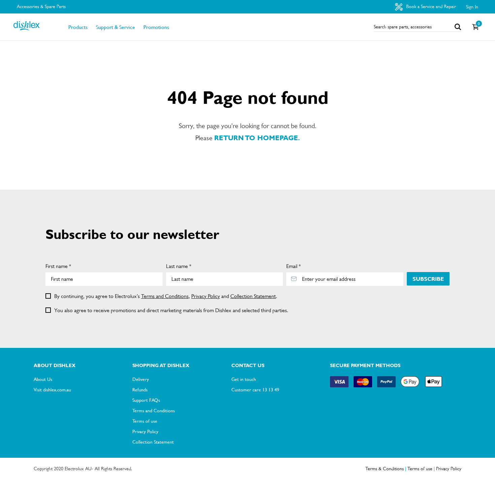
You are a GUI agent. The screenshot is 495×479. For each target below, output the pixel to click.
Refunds (139, 389)
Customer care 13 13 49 (255, 389)
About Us (43, 379)
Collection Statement (253, 296)
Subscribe (428, 279)
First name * (58, 266)
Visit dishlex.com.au (52, 389)
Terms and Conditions (165, 296)
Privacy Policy (205, 296)
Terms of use (144, 421)
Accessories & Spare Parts (41, 6)
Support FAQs (146, 400)
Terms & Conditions (384, 468)
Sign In (472, 6)
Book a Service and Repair (430, 6)
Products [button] (78, 27)
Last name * (178, 266)
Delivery (140, 379)
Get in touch (243, 379)
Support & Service (115, 27)
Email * (293, 266)
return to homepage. (257, 138)
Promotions (156, 27)
